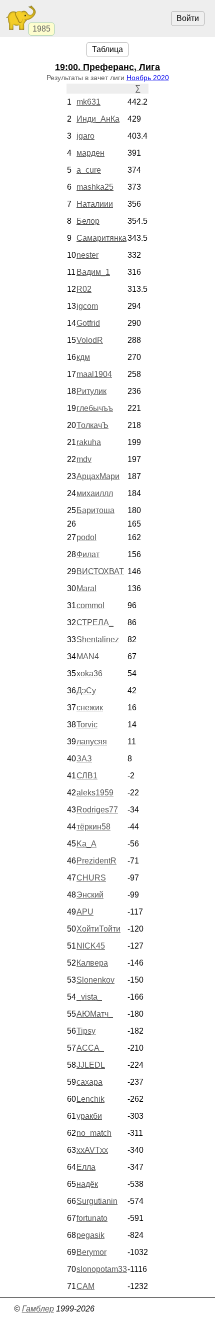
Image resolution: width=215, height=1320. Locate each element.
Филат (88, 554)
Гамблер (38, 1308)
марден (90, 153)
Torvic (87, 724)
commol (90, 605)
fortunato (92, 1218)
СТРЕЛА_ (95, 622)
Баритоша (95, 510)
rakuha (88, 442)
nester (87, 255)
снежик (89, 707)
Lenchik (90, 1099)
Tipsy (86, 1031)
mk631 (88, 102)
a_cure (88, 170)
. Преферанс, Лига (107, 67)
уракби (89, 1116)
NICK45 (90, 946)
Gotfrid (88, 323)
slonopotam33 (101, 1269)
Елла (86, 1167)
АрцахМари (98, 476)
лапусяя (91, 741)
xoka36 (89, 673)
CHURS (91, 877)
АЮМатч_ (94, 1014)
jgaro (85, 136)
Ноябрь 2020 (147, 78)
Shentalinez (97, 639)
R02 (84, 289)
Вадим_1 (93, 272)
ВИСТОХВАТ (100, 571)
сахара (89, 1082)
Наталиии (94, 204)
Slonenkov (95, 980)
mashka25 (95, 187)
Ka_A (86, 843)
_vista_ (89, 997)
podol (86, 537)
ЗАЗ (84, 758)
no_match (94, 1133)
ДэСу (86, 690)
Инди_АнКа (98, 119)
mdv (84, 459)
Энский (90, 895)
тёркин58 (93, 826)
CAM (85, 1286)
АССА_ (90, 1048)
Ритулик (91, 391)
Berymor (91, 1252)
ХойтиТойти (98, 929)
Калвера (92, 963)
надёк (87, 1184)
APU (85, 912)
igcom (87, 306)
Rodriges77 (97, 809)
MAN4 (87, 656)
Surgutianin (97, 1201)
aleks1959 (95, 792)
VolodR (89, 340)
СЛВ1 (87, 775)
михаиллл (94, 493)
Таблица (107, 49)
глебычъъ (94, 408)
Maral (86, 588)
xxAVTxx (92, 1150)
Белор (88, 221)
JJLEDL (90, 1065)
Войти (187, 18)
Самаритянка (101, 238)
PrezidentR (96, 860)
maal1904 (94, 374)
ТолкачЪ (92, 425)
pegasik (90, 1235)
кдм (83, 357)
